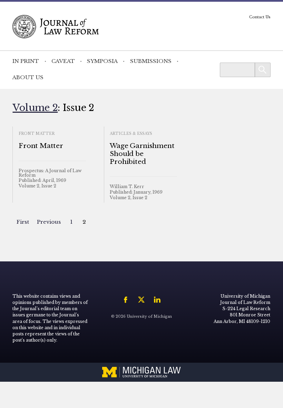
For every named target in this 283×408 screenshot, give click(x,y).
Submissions (151, 61)
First (23, 222)
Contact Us (260, 17)
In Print (25, 61)
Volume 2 (35, 107)
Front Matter (41, 146)
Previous (49, 222)
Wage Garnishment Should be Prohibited (142, 154)
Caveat (63, 61)
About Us (27, 77)
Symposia (102, 61)
